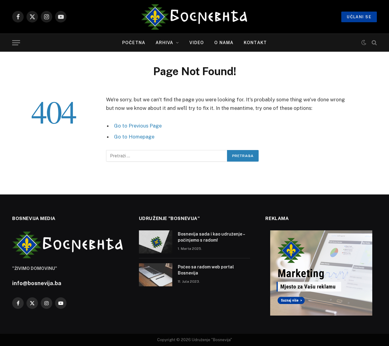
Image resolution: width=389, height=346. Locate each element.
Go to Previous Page (138, 126)
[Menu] (16, 43)
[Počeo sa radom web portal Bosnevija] (155, 274)
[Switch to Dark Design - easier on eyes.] (364, 42)
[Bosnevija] (194, 16)
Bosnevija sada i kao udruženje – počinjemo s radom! (211, 237)
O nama (223, 42)
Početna (133, 42)
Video (196, 42)
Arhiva (165, 42)
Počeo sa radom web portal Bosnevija (206, 269)
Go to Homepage (134, 137)
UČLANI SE (359, 17)
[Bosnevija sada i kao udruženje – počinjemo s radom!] (155, 241)
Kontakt (255, 42)
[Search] (373, 43)
